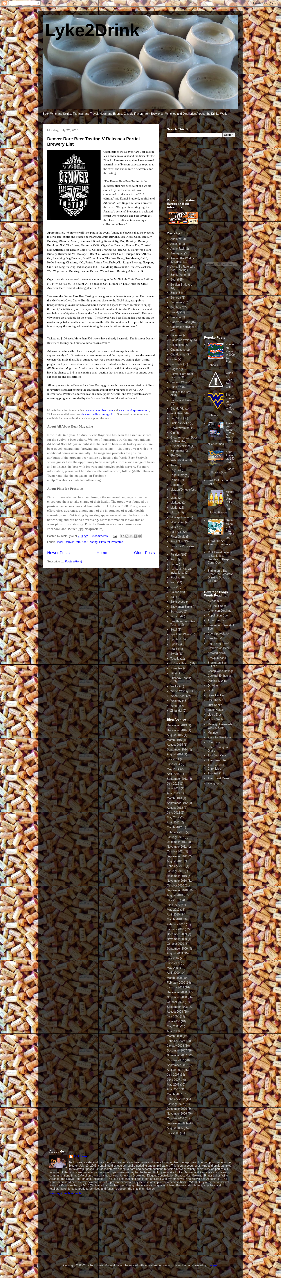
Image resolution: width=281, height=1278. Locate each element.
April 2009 (173, 972)
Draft (211, 690)
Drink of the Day (180, 391)
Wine (173, 705)
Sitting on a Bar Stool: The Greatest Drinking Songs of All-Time (220, 576)
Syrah (174, 653)
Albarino (175, 243)
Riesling (175, 577)
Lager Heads (216, 709)
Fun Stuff (176, 418)
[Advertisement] (200, 170)
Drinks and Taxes (181, 400)
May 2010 (173, 909)
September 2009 (177, 948)
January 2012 (175, 837)
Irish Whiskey (179, 460)
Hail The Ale (215, 700)
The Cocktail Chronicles (216, 766)
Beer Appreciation (219, 633)
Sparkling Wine (179, 634)
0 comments (100, 536)
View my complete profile (65, 1193)
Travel (174, 673)
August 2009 (175, 953)
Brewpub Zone (217, 658)
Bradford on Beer (218, 648)
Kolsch (174, 465)
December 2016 (177, 730)
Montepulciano (179, 517)
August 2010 (175, 895)
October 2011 (175, 851)
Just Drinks (215, 705)
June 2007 (173, 1079)
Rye (172, 587)
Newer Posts (58, 553)
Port (173, 559)
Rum (173, 582)
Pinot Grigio (177, 536)
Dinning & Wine (217, 680)
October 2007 (175, 1060)
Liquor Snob (215, 719)
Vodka (174, 686)
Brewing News (217, 652)
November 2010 (177, 880)
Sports (174, 644)
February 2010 (176, 924)
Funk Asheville (179, 423)
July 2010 (173, 900)
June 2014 (173, 764)
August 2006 (175, 1128)
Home (102, 553)
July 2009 (173, 958)
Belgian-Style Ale (181, 284)
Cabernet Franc (180, 322)
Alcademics (215, 601)
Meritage (175, 502)
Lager (173, 470)
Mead (173, 497)
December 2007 (177, 1050)
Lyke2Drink (92, 30)
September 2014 (177, 749)
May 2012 (173, 817)
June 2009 (173, 963)
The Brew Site (217, 760)
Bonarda (175, 297)
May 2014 (173, 769)
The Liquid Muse (218, 778)
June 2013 (173, 788)
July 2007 (173, 1074)
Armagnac (176, 253)
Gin (172, 432)
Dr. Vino (213, 685)
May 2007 (173, 1084)
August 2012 (175, 807)
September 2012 (177, 803)
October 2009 (175, 943)
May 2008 (173, 1026)
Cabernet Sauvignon (183, 326)
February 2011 (176, 866)
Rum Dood (214, 742)
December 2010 (177, 875)
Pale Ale (175, 531)
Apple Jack (177, 248)
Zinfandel (176, 710)
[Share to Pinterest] (139, 536)
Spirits (174, 639)
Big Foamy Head (218, 643)
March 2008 (174, 1036)
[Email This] (123, 536)
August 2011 (175, 861)
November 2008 (177, 997)
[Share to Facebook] (135, 536)
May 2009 (173, 968)
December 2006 (177, 1108)
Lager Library (178, 475)
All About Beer (217, 605)
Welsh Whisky (179, 691)
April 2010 (173, 914)
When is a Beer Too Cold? (229, 379)
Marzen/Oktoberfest (183, 489)
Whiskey (175, 700)
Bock (173, 292)
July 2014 (173, 759)
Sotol (173, 629)
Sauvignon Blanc (181, 606)
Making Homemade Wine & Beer (220, 726)
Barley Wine (178, 274)
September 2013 (177, 778)
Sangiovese (177, 601)
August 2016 (175, 735)
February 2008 (176, 1040)
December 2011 (177, 841)
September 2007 (177, 1065)
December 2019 (177, 725)
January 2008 (175, 1045)
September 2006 (177, 1123)
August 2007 (175, 1069)
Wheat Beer (177, 696)
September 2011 (177, 856)
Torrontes (176, 668)
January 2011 (175, 871)
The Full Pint (216, 773)
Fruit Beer (176, 413)
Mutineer (213, 732)
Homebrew (177, 450)
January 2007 (175, 1104)
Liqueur (175, 484)
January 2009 (175, 987)
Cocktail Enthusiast (220, 675)
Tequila (174, 658)
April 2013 (173, 793)
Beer (60, 542)
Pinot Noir (176, 541)
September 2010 (177, 890)
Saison (174, 592)
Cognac (175, 369)
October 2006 (175, 1118)
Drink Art (175, 387)
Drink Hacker (216, 695)
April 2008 (173, 1031)
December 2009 (177, 934)
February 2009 (176, 982)
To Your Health (179, 663)
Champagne (178, 349)
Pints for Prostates (111, 542)
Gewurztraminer (180, 428)
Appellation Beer (218, 615)
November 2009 (177, 939)
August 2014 (175, 754)
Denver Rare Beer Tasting (81, 542)
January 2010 (175, 929)
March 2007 (174, 1094)
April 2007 (173, 1089)
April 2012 (173, 822)
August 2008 (175, 1011)
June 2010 (173, 904)
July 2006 (173, 1133)
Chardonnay (178, 354)
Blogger (212, 1265)
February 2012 (176, 832)
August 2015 (175, 744)
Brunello (175, 317)
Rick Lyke (80, 1156)
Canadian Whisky (181, 340)
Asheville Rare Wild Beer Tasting (182, 268)
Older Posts (144, 553)
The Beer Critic (217, 755)
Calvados (176, 335)
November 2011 (177, 846)
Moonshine (177, 522)
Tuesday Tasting (180, 678)
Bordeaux (176, 302)
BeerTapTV (215, 638)
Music (174, 527)
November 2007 (177, 1055)
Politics (175, 554)
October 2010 (175, 885)
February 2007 (176, 1099)
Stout (173, 649)
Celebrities (177, 344)
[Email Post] (115, 536)
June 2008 (173, 1021)
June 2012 (173, 812)
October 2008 (175, 1002)
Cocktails (176, 364)
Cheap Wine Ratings (221, 671)
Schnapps (176, 611)
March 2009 (174, 977)
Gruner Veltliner (180, 446)
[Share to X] (131, 536)
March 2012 (174, 827)
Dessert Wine (178, 382)
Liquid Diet (214, 714)
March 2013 (174, 798)
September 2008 (177, 1006)
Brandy (174, 312)
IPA (172, 455)
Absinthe (176, 239)
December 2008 (177, 992)
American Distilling (219, 610)
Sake (173, 596)
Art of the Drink (217, 620)
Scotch (174, 616)
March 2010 (174, 919)
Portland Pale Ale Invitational (181, 570)
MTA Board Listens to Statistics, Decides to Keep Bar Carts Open (221, 557)
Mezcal (175, 512)
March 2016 (174, 739)
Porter (174, 564)
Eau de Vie (177, 408)
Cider (173, 359)
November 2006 (177, 1113)
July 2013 (173, 783)
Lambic (175, 480)
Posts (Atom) (73, 561)
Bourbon (175, 307)
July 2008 (173, 1016)
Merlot (174, 507)
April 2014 (173, 774)
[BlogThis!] (127, 536)
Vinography (215, 783)
